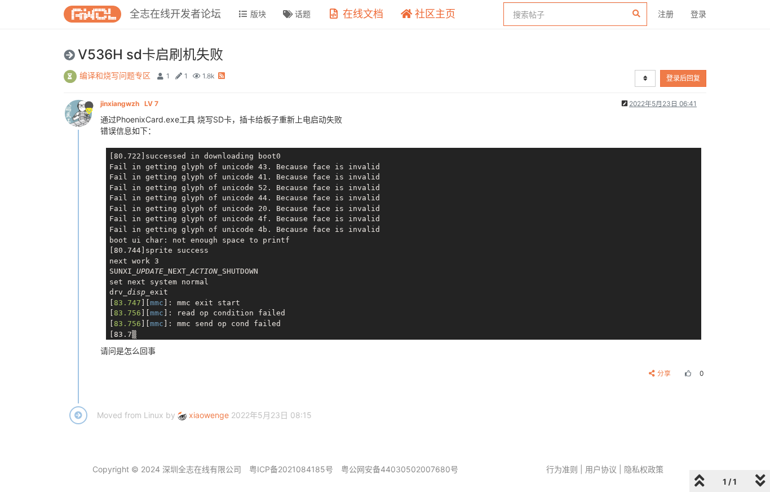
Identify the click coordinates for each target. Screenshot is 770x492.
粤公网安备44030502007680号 (399, 469)
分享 (664, 373)
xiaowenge (208, 415)
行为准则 (562, 469)
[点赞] (686, 373)
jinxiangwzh (129, 103)
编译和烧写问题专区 (115, 75)
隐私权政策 (643, 469)
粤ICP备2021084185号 (291, 469)
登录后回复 (683, 78)
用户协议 (601, 469)
